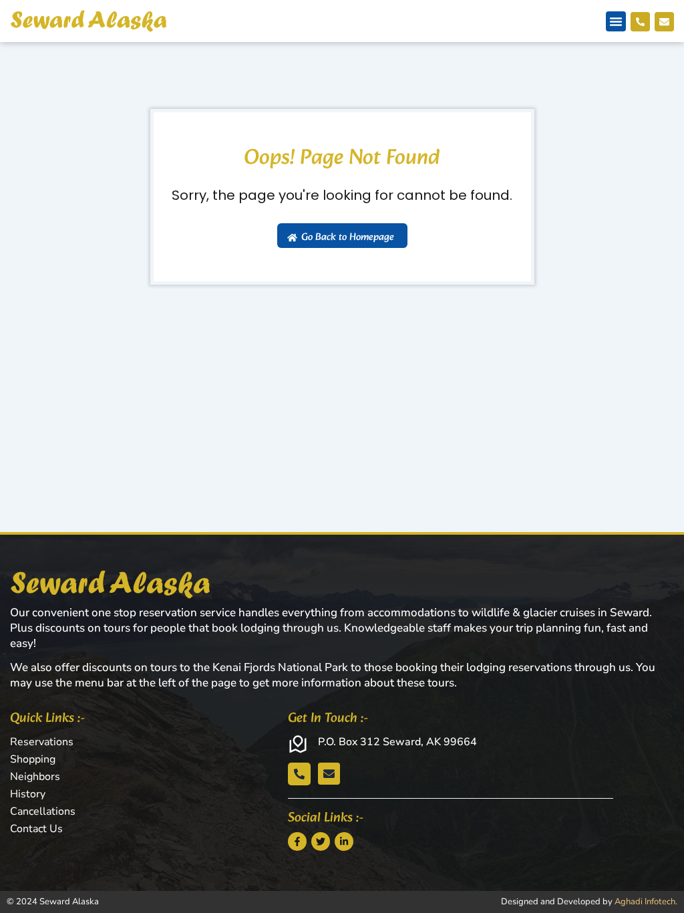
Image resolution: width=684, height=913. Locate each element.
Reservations (41, 742)
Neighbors (35, 776)
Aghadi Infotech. (646, 902)
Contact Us (36, 828)
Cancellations (42, 811)
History (27, 794)
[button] (616, 21)
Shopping (32, 759)
